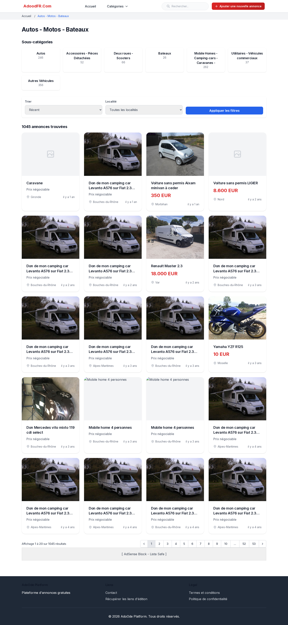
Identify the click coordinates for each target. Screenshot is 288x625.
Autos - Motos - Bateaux (53, 16)
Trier (28, 101)
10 (225, 543)
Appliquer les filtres (224, 111)
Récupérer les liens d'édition (126, 599)
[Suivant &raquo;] (262, 544)
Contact (111, 593)
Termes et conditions (204, 593)
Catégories (115, 6)
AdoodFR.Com (37, 6)
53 (254, 543)
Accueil (90, 6)
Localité (111, 101)
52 (244, 543)
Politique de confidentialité (208, 599)
